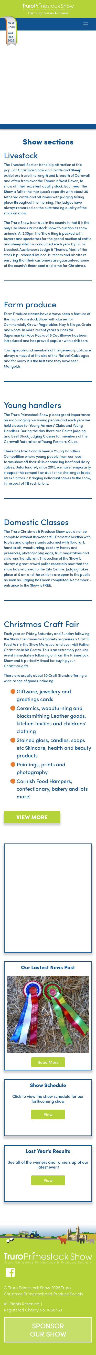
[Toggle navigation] (86, 24)
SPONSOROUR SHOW (48, 1329)
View (48, 1114)
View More (32, 817)
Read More (48, 1062)
